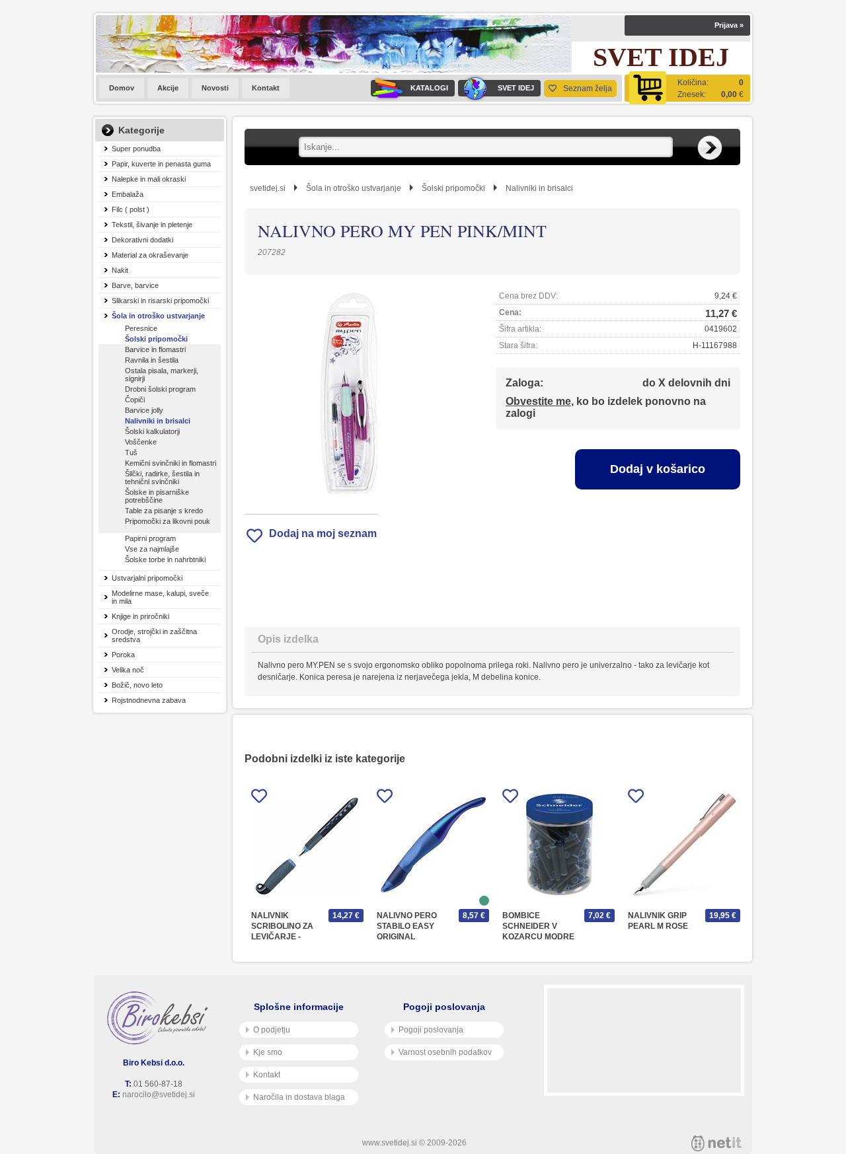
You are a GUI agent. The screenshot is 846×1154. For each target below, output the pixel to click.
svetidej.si (268, 188)
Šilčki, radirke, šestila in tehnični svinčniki (162, 478)
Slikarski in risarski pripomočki (160, 301)
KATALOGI (429, 88)
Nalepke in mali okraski (149, 179)
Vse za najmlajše (152, 549)
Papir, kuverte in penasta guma (161, 164)
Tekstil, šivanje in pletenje (152, 225)
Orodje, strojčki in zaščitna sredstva (154, 635)
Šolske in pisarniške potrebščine (157, 496)
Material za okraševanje (150, 255)
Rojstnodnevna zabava (149, 700)
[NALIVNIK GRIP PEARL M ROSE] (684, 844)
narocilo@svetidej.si (158, 1094)
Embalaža (127, 194)
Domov (121, 88)
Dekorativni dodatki (142, 240)
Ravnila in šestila (151, 360)
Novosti (215, 88)
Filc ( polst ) (130, 209)
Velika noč (128, 670)
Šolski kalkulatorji (152, 431)
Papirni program (150, 538)
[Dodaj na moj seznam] (259, 798)
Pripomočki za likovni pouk (167, 521)
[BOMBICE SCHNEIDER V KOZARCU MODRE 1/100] (558, 844)
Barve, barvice (135, 285)
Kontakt (266, 88)
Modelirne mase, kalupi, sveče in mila (160, 597)
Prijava (729, 25)
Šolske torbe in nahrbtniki (165, 559)
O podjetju (271, 1029)
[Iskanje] (709, 148)
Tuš (131, 452)
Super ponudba (136, 149)
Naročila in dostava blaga (299, 1097)
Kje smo (267, 1052)
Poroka (123, 655)
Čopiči (135, 400)
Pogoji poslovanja (431, 1029)
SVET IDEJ (516, 88)
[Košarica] (687, 88)
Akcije (167, 88)
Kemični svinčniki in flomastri (170, 463)
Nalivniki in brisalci (157, 421)
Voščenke (141, 442)
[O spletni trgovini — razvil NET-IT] (716, 1143)
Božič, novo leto (137, 685)
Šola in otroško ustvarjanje (158, 316)
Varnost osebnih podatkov (445, 1052)
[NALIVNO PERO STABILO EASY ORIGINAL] (432, 844)
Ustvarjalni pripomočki (147, 578)
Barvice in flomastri (155, 349)
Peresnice (141, 328)
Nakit (120, 270)
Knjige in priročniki (140, 616)
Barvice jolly (144, 410)
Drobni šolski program (160, 389)
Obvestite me (538, 401)
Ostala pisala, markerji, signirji (161, 374)
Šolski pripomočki (156, 339)
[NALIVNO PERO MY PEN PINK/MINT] (311, 394)
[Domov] (160, 1018)
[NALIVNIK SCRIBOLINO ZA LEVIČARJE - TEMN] (307, 844)
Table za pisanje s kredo (164, 511)
